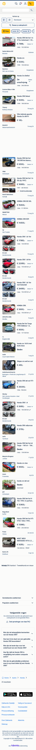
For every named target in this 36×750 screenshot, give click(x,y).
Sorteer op (15, 16)
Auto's (14, 31)
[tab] (4, 20)
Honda (25, 31)
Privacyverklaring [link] (8, 711)
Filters (7, 31)
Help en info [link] (6, 707)
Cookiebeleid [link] (22, 711)
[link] (4, 3)
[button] (20, 3)
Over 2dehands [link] (7, 720)
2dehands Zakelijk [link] (8, 703)
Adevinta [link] (21, 720)
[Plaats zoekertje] (31, 3)
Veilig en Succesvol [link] (25, 703)
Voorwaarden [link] (22, 707)
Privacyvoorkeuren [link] (8, 715)
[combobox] (15, 10)
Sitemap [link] (5, 724)
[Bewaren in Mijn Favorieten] (12, 39)
